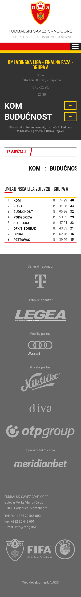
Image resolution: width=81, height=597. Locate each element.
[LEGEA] (40, 314)
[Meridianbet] (40, 465)
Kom (17, 200)
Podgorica (23, 217)
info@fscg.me (25, 527)
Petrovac (22, 240)
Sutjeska (21, 223)
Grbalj (19, 234)
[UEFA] (65, 550)
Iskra (18, 206)
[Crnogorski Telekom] (40, 281)
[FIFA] (40, 550)
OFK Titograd (25, 228)
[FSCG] (15, 550)
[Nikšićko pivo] (40, 382)
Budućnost (23, 212)
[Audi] (40, 348)
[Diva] (40, 409)
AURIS (54, 582)
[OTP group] (40, 431)
